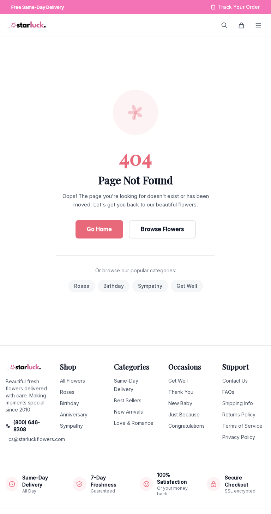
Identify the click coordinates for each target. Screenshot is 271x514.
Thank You (180, 392)
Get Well (186, 286)
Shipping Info (237, 403)
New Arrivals (128, 412)
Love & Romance (133, 423)
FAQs (228, 392)
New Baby (180, 403)
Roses (81, 286)
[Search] (224, 25)
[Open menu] (258, 25)
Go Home (99, 229)
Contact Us (235, 381)
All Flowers (72, 381)
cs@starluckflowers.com (28, 439)
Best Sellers (127, 400)
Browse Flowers (162, 229)
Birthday (113, 286)
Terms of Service (242, 426)
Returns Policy (238, 414)
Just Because (184, 414)
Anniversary (74, 414)
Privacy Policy (238, 437)
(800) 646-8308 (26, 425)
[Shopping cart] (241, 25)
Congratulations (186, 426)
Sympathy (150, 286)
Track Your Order (239, 7)
